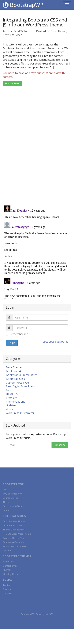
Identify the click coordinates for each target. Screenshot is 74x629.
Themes (7, 502)
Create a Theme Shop (14, 538)
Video (19, 35)
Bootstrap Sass (15, 379)
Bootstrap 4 (13, 371)
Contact (7, 510)
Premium (8, 35)
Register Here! (12, 83)
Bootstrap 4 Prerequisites (21, 375)
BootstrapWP (26, 4)
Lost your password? (55, 341)
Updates (11, 405)
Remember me (19, 334)
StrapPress (8, 561)
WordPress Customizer (20, 413)
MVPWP (7, 569)
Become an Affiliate (13, 506)
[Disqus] (37, 153)
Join (5, 489)
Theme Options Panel (14, 529)
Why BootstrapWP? (12, 493)
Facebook (8, 589)
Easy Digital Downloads (20, 386)
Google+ (7, 593)
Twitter (6, 585)
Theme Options (15, 401)
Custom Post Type (17, 382)
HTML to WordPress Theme (17, 533)
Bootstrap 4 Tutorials (13, 542)
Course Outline (10, 497)
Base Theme (58, 31)
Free (8, 390)
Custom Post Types (12, 525)
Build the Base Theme (14, 521)
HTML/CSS (12, 394)
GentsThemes (10, 565)
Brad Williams (22, 31)
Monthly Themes (11, 574)
